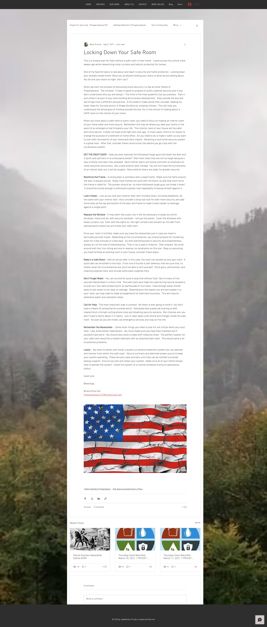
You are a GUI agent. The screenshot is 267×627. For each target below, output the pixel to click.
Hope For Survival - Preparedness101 (89, 25)
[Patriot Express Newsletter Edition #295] (90, 539)
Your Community (159, 25)
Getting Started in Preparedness (129, 25)
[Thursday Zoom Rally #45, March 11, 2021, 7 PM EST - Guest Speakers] (180, 539)
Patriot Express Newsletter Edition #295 (87, 557)
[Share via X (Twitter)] (92, 498)
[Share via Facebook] (85, 498)
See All (198, 523)
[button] (197, 25)
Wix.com (151, 619)
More (176, 25)
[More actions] (185, 44)
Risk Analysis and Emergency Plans (128, 489)
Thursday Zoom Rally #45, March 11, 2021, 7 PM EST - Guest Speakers (178, 557)
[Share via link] (105, 498)
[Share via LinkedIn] (98, 498)
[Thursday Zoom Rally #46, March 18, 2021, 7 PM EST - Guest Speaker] (135, 539)
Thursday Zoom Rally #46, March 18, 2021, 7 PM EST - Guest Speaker (133, 557)
